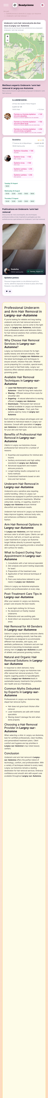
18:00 (7, 186)
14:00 (20, 193)
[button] (24, 249)
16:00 (26, 193)
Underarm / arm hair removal (16, 16)
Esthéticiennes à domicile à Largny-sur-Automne (23, 14)
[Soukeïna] (7, 271)
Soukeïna (15, 269)
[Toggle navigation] (6, 5)
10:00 (7, 193)
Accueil (6, 11)
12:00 (13, 193)
